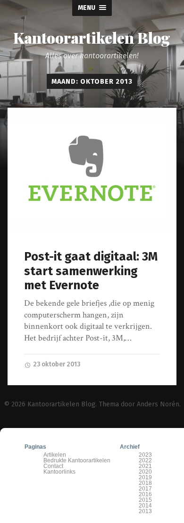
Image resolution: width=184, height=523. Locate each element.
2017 (145, 488)
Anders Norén (158, 404)
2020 (145, 471)
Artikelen (54, 455)
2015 (145, 500)
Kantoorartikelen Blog (91, 37)
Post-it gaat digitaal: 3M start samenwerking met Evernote (91, 271)
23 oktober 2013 (56, 364)
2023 (145, 455)
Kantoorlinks (59, 471)
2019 (145, 477)
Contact (53, 466)
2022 (145, 460)
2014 (145, 505)
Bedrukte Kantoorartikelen (76, 460)
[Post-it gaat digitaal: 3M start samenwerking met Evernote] (92, 170)
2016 (145, 494)
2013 (145, 511)
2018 (145, 483)
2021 (145, 466)
